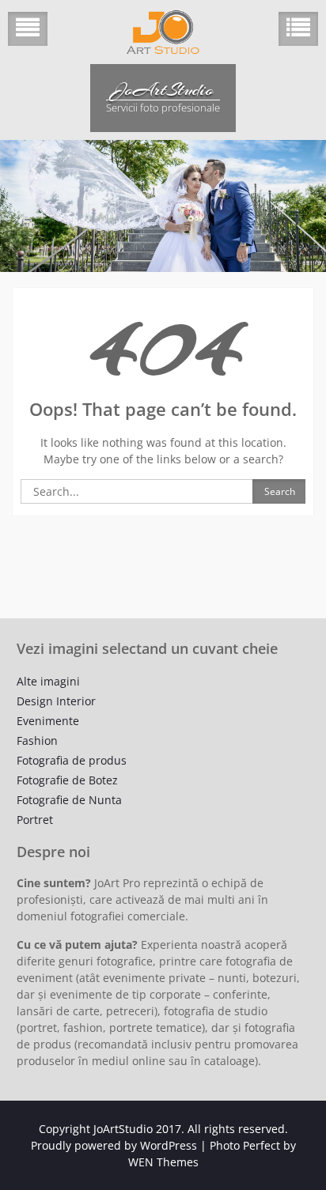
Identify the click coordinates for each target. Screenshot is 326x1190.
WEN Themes (163, 1161)
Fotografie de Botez (67, 780)
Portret (35, 819)
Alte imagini (48, 681)
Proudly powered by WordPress (114, 1145)
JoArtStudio (163, 89)
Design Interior (56, 700)
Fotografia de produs (72, 760)
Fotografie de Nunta (69, 799)
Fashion (37, 740)
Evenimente (48, 720)
